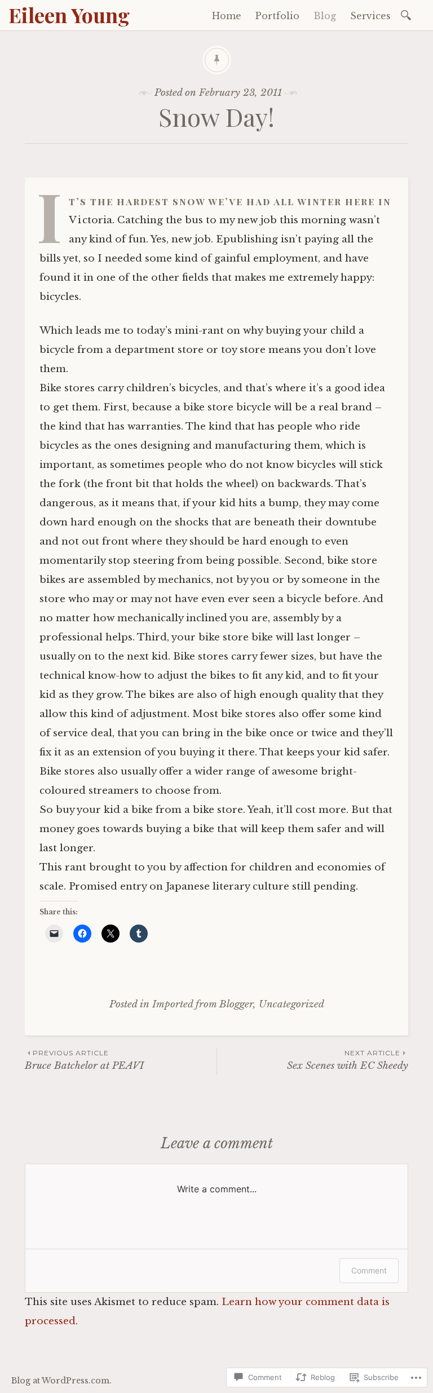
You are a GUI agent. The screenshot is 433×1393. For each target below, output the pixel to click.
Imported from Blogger (202, 1004)
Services (370, 15)
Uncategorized (291, 1004)
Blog (324, 15)
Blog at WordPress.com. (61, 1381)
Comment (369, 1270)
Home (226, 15)
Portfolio (277, 15)
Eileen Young (69, 14)
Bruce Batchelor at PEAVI (84, 1060)
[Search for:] (408, 14)
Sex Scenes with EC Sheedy (347, 1060)
